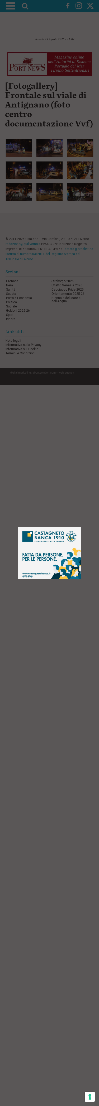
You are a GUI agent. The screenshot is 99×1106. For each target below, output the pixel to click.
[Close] (81, 526)
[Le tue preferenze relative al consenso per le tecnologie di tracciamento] (90, 1097)
